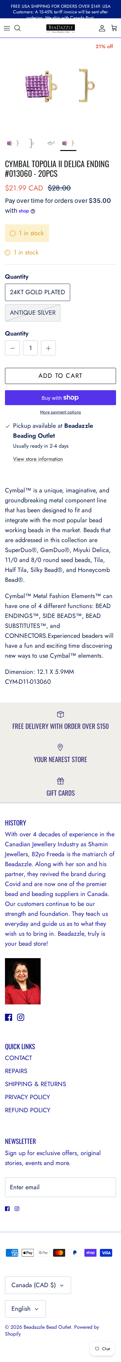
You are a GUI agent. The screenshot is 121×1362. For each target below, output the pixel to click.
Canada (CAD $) (33, 1285)
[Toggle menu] (7, 28)
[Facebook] (8, 1017)
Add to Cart (60, 375)
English (21, 1308)
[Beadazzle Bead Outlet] (60, 27)
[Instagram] (20, 1017)
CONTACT (18, 1058)
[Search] (20, 28)
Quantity (17, 333)
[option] (60, 84)
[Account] (100, 28)
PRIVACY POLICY (27, 1097)
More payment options (60, 412)
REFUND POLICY (27, 1110)
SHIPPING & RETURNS (35, 1084)
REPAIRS (16, 1071)
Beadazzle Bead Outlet (47, 1327)
